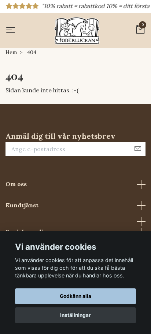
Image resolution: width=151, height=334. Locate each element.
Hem (11, 52)
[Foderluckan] (77, 30)
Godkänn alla (75, 296)
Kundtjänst (21, 205)
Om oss (16, 184)
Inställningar (75, 315)
